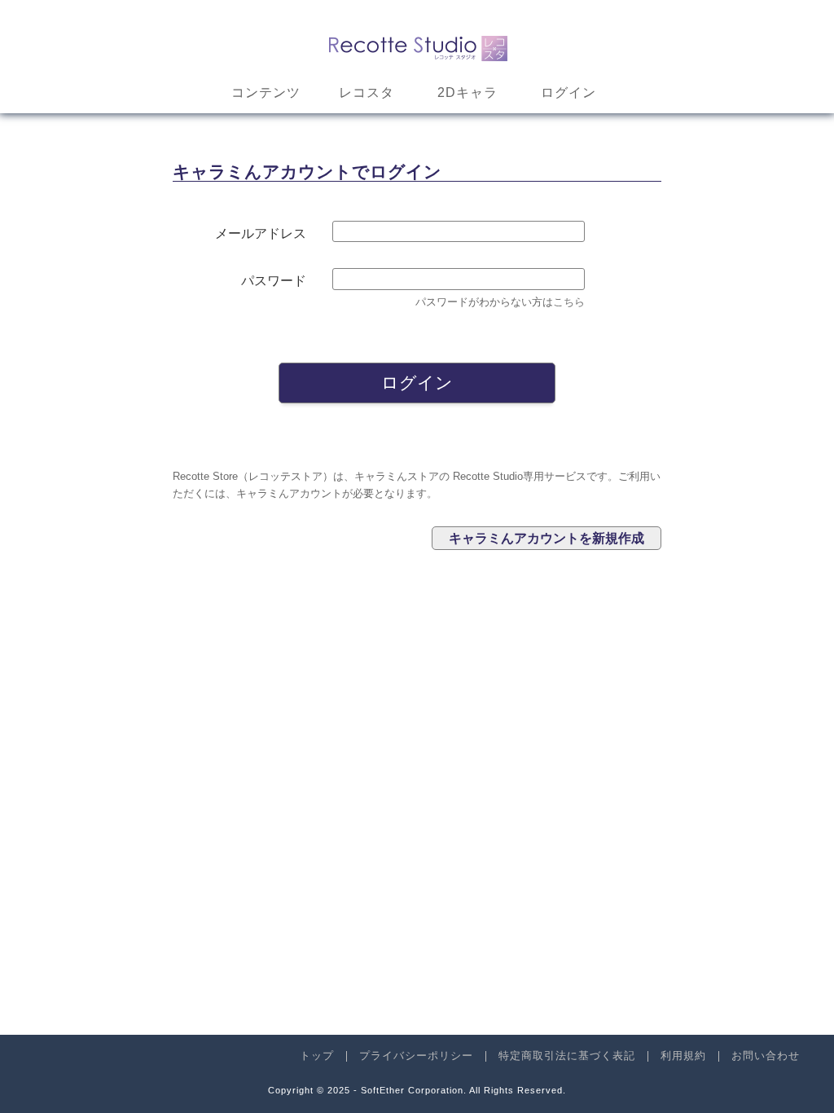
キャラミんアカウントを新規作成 (546, 538)
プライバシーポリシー (416, 1055)
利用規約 (683, 1055)
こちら (569, 302)
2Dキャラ (467, 92)
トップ (317, 1055)
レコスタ (366, 92)
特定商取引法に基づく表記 (566, 1055)
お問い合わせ (765, 1055)
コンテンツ (266, 92)
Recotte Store (417, 45)
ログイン (568, 92)
